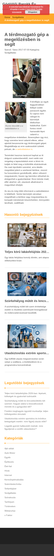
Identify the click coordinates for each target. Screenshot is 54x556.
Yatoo (15, 49)
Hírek (7, 471)
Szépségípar (10, 488)
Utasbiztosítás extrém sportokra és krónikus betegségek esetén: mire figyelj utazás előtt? (27, 353)
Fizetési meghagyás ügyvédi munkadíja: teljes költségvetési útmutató (26, 412)
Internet (8, 475)
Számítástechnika (12, 484)
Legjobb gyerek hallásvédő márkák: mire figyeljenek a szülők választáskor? (23, 427)
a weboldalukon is (23, 149)
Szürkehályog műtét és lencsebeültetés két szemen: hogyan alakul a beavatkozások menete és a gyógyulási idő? (27, 301)
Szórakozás (10, 497)
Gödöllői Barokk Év (19, 4)
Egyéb (7, 457)
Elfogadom (32, 12)
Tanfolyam (9, 502)
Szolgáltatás (18, 17)
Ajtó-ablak (9, 448)
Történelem (9, 506)
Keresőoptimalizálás (14, 479)
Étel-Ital (8, 466)
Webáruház (9, 511)
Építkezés (9, 462)
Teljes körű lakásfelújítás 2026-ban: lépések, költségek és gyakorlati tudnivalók (27, 251)
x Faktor (8, 515)
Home (7, 17)
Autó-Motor (9, 453)
